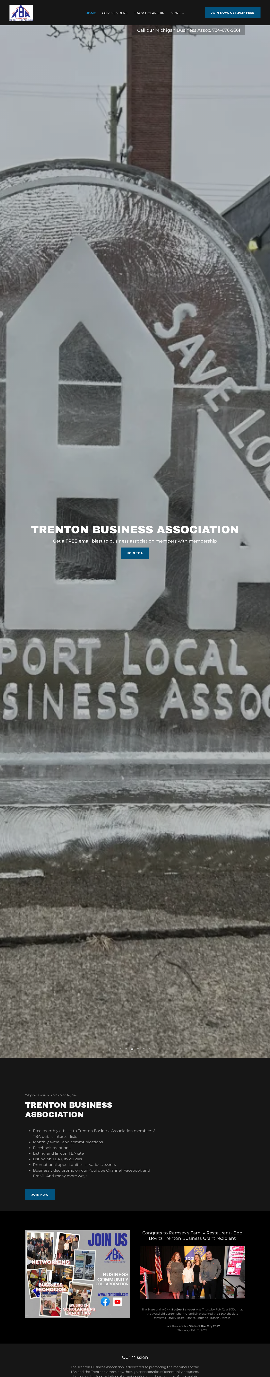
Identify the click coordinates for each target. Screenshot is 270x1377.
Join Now (40, 1194)
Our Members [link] (114, 13)
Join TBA (135, 553)
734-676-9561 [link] (226, 30)
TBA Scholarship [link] (149, 13)
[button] (178, 13)
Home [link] (90, 13)
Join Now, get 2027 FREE (232, 12)
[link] (21, 12)
